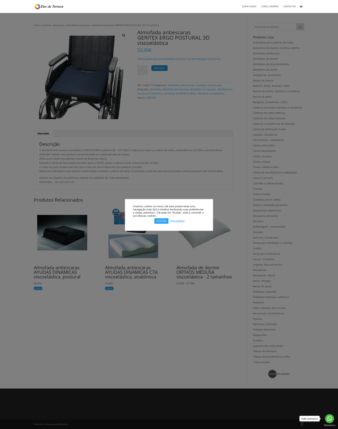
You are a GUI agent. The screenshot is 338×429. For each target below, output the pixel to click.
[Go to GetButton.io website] (329, 425)
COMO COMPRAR (269, 6)
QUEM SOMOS (249, 6)
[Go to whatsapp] (329, 418)
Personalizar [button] (177, 221)
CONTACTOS (289, 6)
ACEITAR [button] (161, 221)
